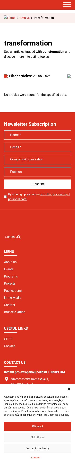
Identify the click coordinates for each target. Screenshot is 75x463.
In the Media (12, 298)
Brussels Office (14, 312)
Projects (9, 283)
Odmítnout (37, 437)
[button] (69, 389)
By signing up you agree (39, 196)
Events (8, 269)
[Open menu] (67, 4)
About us (10, 262)
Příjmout (37, 426)
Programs (11, 276)
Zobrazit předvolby (37, 448)
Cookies (35, 457)
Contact (9, 305)
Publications (13, 291)
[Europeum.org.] (9, 18)
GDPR (8, 339)
